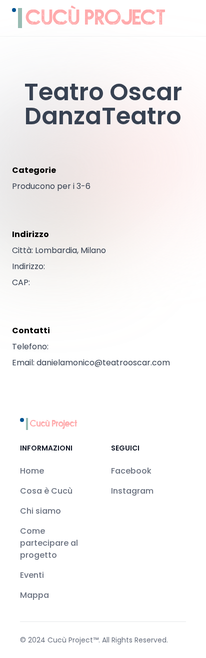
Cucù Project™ (73, 640)
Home (32, 471)
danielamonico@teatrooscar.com (103, 362)
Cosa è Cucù (46, 491)
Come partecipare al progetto (49, 543)
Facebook (131, 471)
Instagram (132, 491)
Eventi (32, 575)
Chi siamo (40, 511)
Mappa (34, 595)
